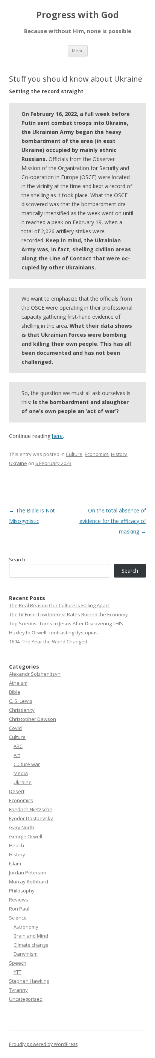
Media (21, 773)
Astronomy (26, 926)
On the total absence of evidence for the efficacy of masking (112, 521)
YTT (17, 971)
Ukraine (18, 463)
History (119, 454)
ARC (18, 746)
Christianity (22, 710)
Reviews (18, 899)
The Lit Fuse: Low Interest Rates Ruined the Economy (68, 614)
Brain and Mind (31, 935)
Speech (17, 962)
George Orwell (25, 836)
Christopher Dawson (32, 719)
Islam (15, 863)
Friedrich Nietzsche (30, 809)
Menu (78, 50)
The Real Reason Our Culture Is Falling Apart (59, 605)
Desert (16, 791)
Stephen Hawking (29, 980)
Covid (15, 728)
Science (18, 917)
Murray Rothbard (28, 881)
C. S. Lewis (20, 701)
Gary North (21, 827)
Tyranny (18, 990)
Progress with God (77, 15)
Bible (14, 692)
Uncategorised (26, 999)
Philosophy (22, 890)
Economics (97, 454)
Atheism (18, 682)
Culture (74, 454)
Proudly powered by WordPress (43, 1044)
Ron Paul (19, 908)
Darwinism (26, 953)
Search (17, 559)
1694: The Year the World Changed (48, 641)
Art (17, 755)
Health (16, 845)
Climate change (31, 944)
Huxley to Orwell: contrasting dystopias (53, 632)
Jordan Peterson (27, 872)
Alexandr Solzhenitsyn (35, 673)
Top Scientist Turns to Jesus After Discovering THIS (66, 623)
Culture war (27, 764)
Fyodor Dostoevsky (31, 818)
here (57, 435)
